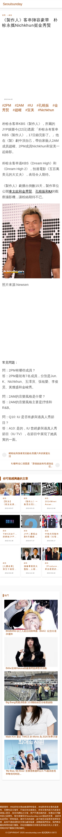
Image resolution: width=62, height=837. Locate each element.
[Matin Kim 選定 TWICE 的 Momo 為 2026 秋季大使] (31, 720)
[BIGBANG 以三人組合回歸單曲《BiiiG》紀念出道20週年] (31, 614)
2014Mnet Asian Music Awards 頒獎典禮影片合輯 (52, 503)
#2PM (6, 105)
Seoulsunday (12, 4)
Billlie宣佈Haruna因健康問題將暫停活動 (26, 668)
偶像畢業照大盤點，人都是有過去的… (31, 567)
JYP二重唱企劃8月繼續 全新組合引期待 (31, 535)
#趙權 (17, 110)
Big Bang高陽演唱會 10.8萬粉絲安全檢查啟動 (29, 702)
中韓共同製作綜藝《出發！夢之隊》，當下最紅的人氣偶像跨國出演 (52, 535)
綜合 (10, 15)
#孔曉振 (43, 105)
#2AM (19, 105)
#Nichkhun (46, 110)
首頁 (4, 15)
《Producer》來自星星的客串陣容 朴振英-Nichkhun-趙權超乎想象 (52, 567)
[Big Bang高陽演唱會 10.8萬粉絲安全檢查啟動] (31, 686)
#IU (30, 105)
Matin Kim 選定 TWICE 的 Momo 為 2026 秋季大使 (32, 736)
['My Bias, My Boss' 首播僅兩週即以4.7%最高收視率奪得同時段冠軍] (31, 755)
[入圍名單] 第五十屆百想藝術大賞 (10, 567)
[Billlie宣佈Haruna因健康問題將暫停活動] (31, 652)
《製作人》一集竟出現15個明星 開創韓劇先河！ (31, 503)
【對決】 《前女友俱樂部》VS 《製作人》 (10, 503)
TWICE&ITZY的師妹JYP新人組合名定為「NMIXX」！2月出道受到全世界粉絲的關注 (10, 535)
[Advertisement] (31, 60)
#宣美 (29, 110)
